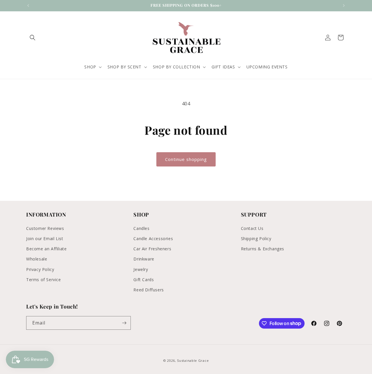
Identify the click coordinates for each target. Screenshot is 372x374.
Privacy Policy (40, 269)
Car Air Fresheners (152, 248)
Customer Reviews (45, 228)
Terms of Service (43, 279)
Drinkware (143, 258)
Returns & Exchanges (262, 248)
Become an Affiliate (46, 248)
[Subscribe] (124, 323)
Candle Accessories (153, 238)
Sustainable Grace (193, 360)
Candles (141, 228)
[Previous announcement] (28, 5)
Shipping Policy (256, 238)
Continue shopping (186, 159)
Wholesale (36, 258)
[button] (32, 37)
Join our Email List (44, 238)
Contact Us (252, 228)
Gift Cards (143, 279)
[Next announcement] (343, 5)
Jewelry (140, 269)
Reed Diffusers (148, 289)
